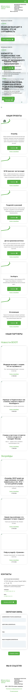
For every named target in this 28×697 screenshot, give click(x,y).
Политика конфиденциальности (14, 688)
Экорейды (7, 456)
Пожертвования (14, 691)
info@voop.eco (8, 596)
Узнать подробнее (14, 151)
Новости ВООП (9, 342)
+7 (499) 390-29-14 (9, 591)
